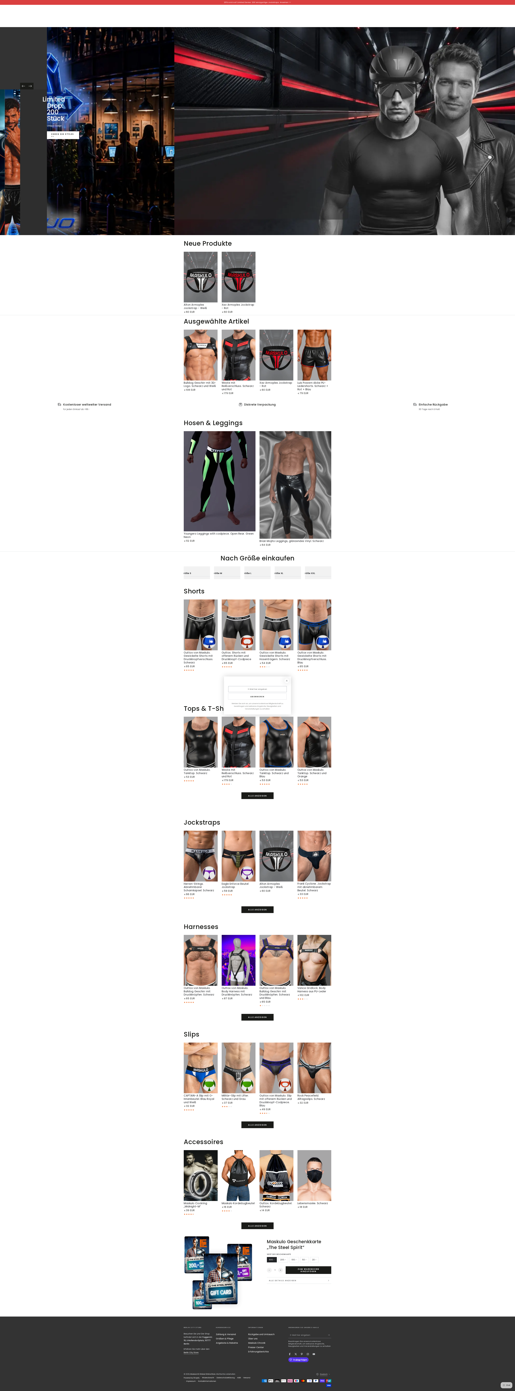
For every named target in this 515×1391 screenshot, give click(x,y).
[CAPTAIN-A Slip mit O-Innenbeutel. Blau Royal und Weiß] (201, 1068)
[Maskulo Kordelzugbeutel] (239, 1175)
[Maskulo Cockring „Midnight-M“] (201, 1175)
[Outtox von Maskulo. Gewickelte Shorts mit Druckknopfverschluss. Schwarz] (201, 624)
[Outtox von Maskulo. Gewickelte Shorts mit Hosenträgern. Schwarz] (276, 624)
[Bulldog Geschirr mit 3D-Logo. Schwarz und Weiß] (201, 355)
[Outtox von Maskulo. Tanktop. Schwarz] (201, 742)
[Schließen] (287, 681)
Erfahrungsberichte (258, 1351)
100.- (295, 1260)
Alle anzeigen (257, 795)
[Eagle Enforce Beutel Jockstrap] (239, 856)
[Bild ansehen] (14, 162)
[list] (257, 407)
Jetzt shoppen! (71, 147)
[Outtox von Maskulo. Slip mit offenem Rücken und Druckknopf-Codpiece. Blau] (276, 1068)
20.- (315, 1260)
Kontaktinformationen (207, 1381)
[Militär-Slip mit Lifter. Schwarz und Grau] (239, 1068)
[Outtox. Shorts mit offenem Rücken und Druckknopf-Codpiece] (239, 624)
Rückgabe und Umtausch (261, 1334)
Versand (246, 1378)
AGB (239, 1378)
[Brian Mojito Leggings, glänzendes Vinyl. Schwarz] (295, 485)
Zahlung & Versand (226, 1334)
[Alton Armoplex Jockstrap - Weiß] (201, 277)
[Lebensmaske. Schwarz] (314, 1175)
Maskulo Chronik (256, 1342)
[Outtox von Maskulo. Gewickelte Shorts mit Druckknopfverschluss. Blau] (314, 624)
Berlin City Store (191, 1352)
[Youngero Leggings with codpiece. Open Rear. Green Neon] (219, 481)
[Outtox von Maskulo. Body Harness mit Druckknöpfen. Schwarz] (239, 960)
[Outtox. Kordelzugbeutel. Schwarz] (276, 1175)
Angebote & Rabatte (227, 1342)
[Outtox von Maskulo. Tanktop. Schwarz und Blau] (276, 742)
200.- (284, 1260)
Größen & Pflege (224, 1338)
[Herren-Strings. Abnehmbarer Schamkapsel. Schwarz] (201, 856)
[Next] (30, 86)
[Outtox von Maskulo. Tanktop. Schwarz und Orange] (314, 742)
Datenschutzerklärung (226, 1378)
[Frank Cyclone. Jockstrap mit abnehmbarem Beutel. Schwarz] (314, 856)
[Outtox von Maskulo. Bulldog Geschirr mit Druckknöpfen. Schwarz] (201, 960)
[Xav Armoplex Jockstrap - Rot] (239, 277)
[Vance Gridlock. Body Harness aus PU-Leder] (314, 960)
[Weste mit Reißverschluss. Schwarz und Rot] (239, 355)
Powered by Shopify (192, 1378)
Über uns (253, 1338)
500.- (273, 1260)
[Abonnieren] (329, 1335)
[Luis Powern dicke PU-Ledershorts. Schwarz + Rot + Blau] (314, 355)
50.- (305, 1260)
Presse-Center (256, 1347)
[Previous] (23, 86)
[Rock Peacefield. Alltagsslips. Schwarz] (314, 1068)
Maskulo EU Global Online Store (202, 1374)
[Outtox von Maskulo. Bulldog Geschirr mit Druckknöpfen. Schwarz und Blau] (276, 960)
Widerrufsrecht (208, 1378)
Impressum (191, 1381)
